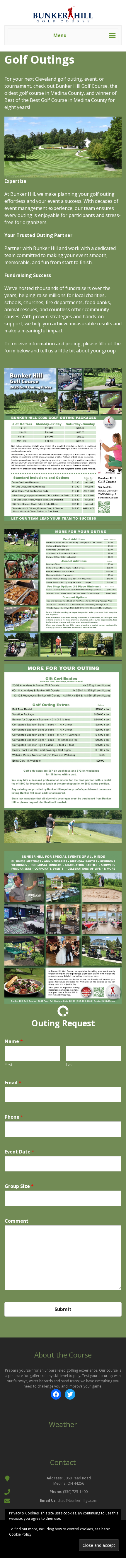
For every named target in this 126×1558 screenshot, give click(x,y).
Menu (60, 35)
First (9, 1065)
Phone (14, 1117)
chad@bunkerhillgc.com (77, 1500)
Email (13, 1083)
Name (14, 1041)
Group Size (19, 1186)
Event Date (19, 1152)
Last (70, 1065)
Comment (16, 1221)
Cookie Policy (20, 1534)
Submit (63, 1309)
